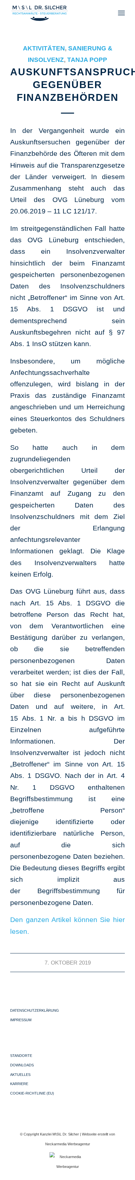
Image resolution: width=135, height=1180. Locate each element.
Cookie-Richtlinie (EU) (32, 1093)
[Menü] (121, 13)
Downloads (22, 1065)
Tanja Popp (87, 59)
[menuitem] (121, 13)
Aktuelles (20, 1075)
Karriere (19, 1084)
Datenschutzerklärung (34, 1010)
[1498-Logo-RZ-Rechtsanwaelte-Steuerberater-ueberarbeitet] (56, 13)
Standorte (21, 1056)
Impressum (20, 1020)
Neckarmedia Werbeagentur (67, 1144)
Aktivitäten (44, 48)
